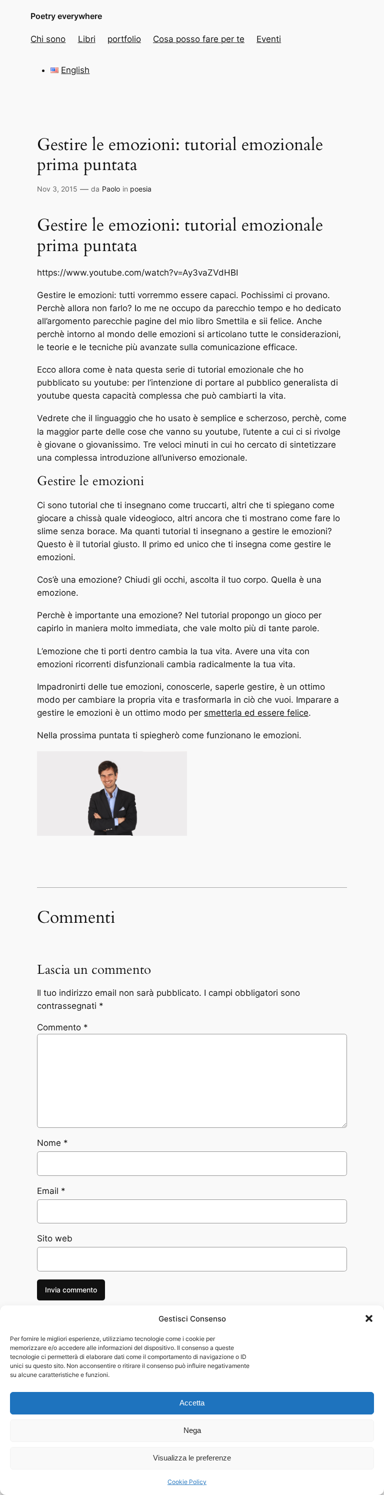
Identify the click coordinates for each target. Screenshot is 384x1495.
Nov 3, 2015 (57, 189)
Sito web (54, 1238)
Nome (52, 1143)
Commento (62, 1027)
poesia (141, 189)
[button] (369, 1318)
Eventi (268, 39)
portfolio (124, 39)
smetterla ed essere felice (256, 713)
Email (51, 1191)
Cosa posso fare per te (198, 39)
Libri (87, 39)
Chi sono (48, 39)
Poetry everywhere (66, 16)
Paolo (111, 189)
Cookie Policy (187, 1481)
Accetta (192, 1402)
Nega (192, 1430)
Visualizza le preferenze (192, 1457)
